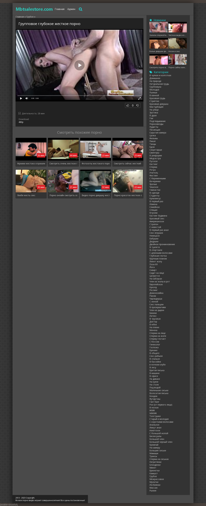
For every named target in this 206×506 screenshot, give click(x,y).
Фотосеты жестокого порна (95, 163)
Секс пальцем (156, 304)
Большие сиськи (157, 450)
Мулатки (153, 482)
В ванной (154, 95)
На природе (155, 81)
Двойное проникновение (162, 244)
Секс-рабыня (156, 356)
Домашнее (154, 78)
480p (21, 122)
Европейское (156, 284)
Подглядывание (157, 121)
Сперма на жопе (157, 335)
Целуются (154, 275)
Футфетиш (154, 398)
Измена (153, 204)
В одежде (154, 192)
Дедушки (153, 241)
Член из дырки (156, 310)
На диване (154, 378)
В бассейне (155, 361)
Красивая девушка (158, 103)
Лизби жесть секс (26, 195)
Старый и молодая (159, 419)
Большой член (156, 439)
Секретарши (155, 149)
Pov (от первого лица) (160, 404)
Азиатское (154, 430)
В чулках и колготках (160, 75)
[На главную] (34, 9)
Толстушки (155, 416)
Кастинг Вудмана (158, 215)
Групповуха (155, 86)
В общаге (154, 353)
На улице (154, 109)
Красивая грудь (157, 98)
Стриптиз (154, 101)
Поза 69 (153, 264)
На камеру (154, 447)
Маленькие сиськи (158, 390)
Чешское (153, 187)
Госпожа (153, 347)
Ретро (152, 169)
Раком (152, 295)
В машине (154, 373)
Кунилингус (155, 198)
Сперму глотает (157, 338)
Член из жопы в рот (159, 281)
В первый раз (156, 201)
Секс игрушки (156, 232)
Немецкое (154, 235)
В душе (153, 115)
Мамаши (153, 453)
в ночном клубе (157, 364)
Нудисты (153, 126)
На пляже (154, 327)
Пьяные (153, 92)
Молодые (154, 89)
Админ (71, 9)
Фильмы (153, 138)
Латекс (153, 315)
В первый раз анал (159, 230)
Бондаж (153, 396)
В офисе (153, 376)
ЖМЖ (152, 410)
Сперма (153, 167)
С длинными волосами (160, 252)
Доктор (153, 321)
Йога (152, 267)
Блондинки (154, 464)
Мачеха (153, 330)
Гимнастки (154, 189)
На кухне (153, 381)
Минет (152, 467)
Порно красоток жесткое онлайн (128, 195)
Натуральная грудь (159, 83)
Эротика (153, 112)
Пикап (152, 141)
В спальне (154, 358)
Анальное (154, 424)
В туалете (154, 247)
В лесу (152, 367)
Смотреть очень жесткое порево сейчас (63, 163)
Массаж (153, 487)
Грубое (153, 476)
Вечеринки (154, 181)
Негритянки (155, 461)
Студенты (154, 195)
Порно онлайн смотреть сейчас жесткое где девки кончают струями (63, 195)
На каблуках (155, 278)
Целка (152, 135)
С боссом (154, 341)
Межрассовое (156, 479)
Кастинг (153, 164)
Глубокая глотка (158, 255)
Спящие (153, 209)
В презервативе (157, 307)
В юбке (153, 324)
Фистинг (153, 175)
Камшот (153, 473)
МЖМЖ (153, 413)
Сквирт (153, 270)
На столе (154, 384)
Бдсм (152, 146)
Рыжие (152, 490)
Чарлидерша (155, 298)
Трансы (153, 456)
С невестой (155, 227)
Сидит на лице (156, 272)
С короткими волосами (161, 421)
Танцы (152, 144)
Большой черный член (160, 441)
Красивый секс (156, 218)
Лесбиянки (154, 484)
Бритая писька (156, 370)
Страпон (153, 224)
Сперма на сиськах (159, 459)
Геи (151, 118)
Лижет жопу (155, 261)
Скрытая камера (157, 132)
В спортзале (155, 250)
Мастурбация (156, 106)
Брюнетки (154, 470)
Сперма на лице (157, 333)
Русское (153, 161)
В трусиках (155, 318)
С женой (153, 301)
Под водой (154, 387)
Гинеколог (154, 344)
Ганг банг (154, 401)
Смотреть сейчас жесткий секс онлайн (128, 163)
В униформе (155, 155)
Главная (59, 9)
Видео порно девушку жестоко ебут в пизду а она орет (95, 195)
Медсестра (155, 158)
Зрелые (153, 184)
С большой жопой (158, 433)
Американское (156, 221)
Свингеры (154, 152)
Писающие (154, 129)
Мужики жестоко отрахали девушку (31, 163)
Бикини (153, 313)
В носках (153, 407)
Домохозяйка (156, 293)
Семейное (154, 207)
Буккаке (153, 350)
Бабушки (153, 238)
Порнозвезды (156, 124)
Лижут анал (155, 427)
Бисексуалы (155, 436)
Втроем (153, 212)
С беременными (157, 178)
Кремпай (153, 444)
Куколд (153, 287)
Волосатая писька (158, 393)
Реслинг (153, 290)
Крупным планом (158, 258)
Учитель (153, 172)
